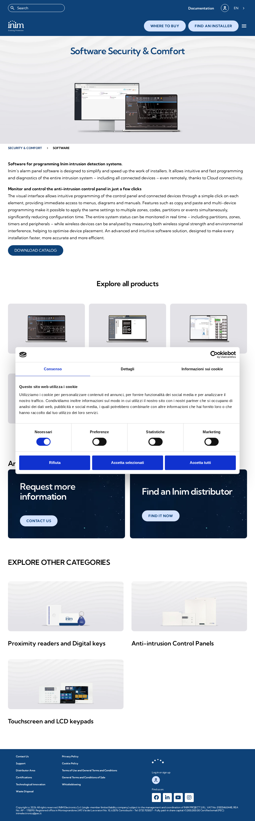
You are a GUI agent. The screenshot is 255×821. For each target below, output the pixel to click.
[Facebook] (156, 797)
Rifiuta (55, 462)
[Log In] (225, 8)
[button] (201, 8)
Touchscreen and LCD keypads (50, 721)
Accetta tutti (200, 462)
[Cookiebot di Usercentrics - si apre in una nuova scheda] (214, 354)
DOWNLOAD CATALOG (35, 250)
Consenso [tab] (53, 369)
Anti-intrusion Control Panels (172, 643)
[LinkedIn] (167, 797)
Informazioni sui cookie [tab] (202, 369)
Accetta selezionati (127, 462)
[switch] (99, 442)
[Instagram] (189, 797)
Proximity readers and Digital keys (56, 643)
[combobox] (36, 8)
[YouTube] (178, 797)
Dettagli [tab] (127, 369)
